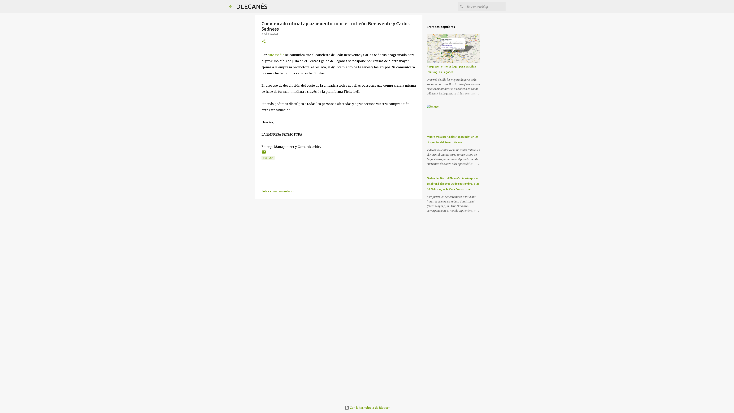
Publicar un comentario (277, 191)
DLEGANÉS (251, 6)
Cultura (268, 157)
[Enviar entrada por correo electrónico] (263, 153)
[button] (263, 41)
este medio (276, 55)
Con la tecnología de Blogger (369, 407)
